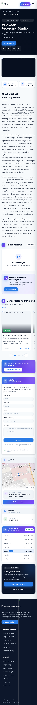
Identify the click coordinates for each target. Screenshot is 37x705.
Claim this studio (17, 584)
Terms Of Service (6, 702)
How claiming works (18, 589)
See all (4, 307)
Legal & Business (8, 675)
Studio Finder (7, 640)
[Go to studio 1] (15, 355)
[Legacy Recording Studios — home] (7, 4)
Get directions (20, 502)
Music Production (8, 679)
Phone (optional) (9, 418)
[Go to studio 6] (22, 355)
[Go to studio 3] (18, 355)
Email (5, 410)
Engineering (7, 665)
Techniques (6, 686)
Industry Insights (8, 672)
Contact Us (6, 647)
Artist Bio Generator (9, 644)
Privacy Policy (16, 702)
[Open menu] (33, 4)
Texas (9, 12)
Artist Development (9, 661)
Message (6, 425)
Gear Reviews (7, 668)
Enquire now (10, 43)
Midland (16, 12)
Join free (26, 4)
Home (3, 12)
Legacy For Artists (9, 637)
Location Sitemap (8, 651)
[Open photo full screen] (18, 67)
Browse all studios (12, 369)
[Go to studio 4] (19, 355)
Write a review (11, 289)
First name (7, 395)
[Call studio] (4, 48)
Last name (7, 403)
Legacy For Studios (9, 633)
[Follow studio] (14, 48)
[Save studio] (19, 48)
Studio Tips (6, 682)
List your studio (8, 622)
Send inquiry (18, 440)
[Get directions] (9, 48)
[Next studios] (26, 355)
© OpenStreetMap (30, 487)
